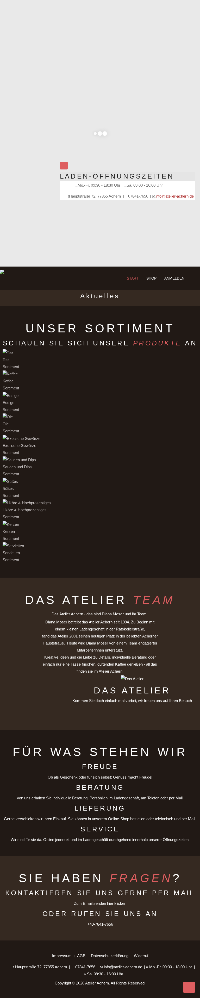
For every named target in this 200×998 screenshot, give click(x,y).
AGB (81, 955)
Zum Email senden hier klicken (100, 903)
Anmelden (174, 278)
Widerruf (141, 955)
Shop (151, 278)
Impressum (62, 955)
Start (132, 278)
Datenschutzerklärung (109, 955)
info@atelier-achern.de (174, 196)
